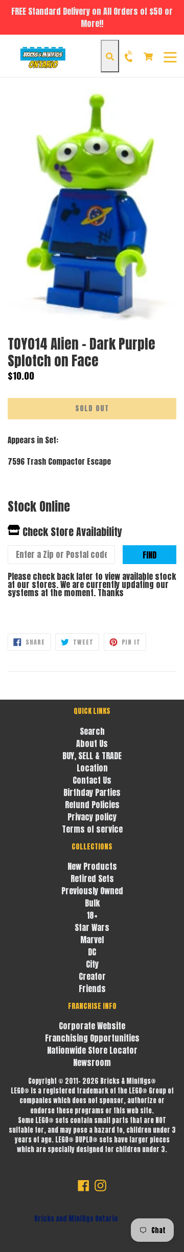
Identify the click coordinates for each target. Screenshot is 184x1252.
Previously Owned (92, 891)
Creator (92, 976)
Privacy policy (92, 817)
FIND (149, 555)
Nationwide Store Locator (92, 1050)
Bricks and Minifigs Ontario (76, 1218)
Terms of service (92, 829)
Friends (92, 988)
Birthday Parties (92, 792)
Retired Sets (92, 878)
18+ (92, 915)
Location (92, 768)
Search (92, 731)
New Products (92, 866)
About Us (92, 743)
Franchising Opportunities (92, 1038)
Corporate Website (92, 1026)
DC (92, 952)
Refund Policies (92, 804)
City (92, 964)
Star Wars (92, 927)
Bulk (92, 903)
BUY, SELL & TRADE (92, 756)
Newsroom (92, 1062)
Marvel (92, 940)
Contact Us (92, 780)
